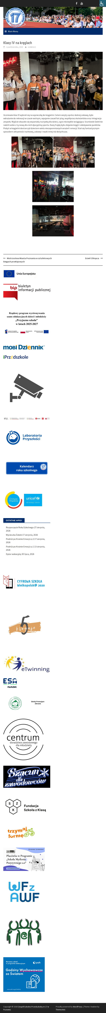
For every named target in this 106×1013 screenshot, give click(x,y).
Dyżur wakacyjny (13, 554)
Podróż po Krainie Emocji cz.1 (20, 546)
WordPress (77, 1006)
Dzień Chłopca (92, 258)
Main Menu (13, 31)
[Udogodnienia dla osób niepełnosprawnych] (102, 3)
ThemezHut (60, 1009)
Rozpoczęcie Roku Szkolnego (20, 527)
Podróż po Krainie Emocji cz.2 (20, 539)
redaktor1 (32, 47)
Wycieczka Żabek (14, 534)
